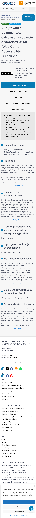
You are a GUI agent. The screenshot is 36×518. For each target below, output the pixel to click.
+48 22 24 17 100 (8, 355)
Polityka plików (8, 450)
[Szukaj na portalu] (32, 9)
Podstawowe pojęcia (7, 391)
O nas (3, 439)
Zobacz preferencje (19, 511)
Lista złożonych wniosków (9, 414)
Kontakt (23, 9)
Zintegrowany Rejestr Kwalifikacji (12, 385)
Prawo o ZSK (5, 393)
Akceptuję (18, 502)
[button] (34, 486)
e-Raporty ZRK (6, 422)
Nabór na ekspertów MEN (9, 411)
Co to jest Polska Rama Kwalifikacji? (12, 388)
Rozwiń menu (7, 9)
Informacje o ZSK (6, 382)
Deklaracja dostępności (8, 453)
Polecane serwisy (6, 427)
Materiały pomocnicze (8, 396)
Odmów (19, 506)
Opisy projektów (6, 430)
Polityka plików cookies (13, 515)
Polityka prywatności (8, 448)
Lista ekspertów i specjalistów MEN (12, 408)
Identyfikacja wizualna (8, 445)
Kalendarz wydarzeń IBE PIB (10, 425)
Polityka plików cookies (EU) (10, 456)
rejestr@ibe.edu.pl (12, 357)
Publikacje (4, 399)
